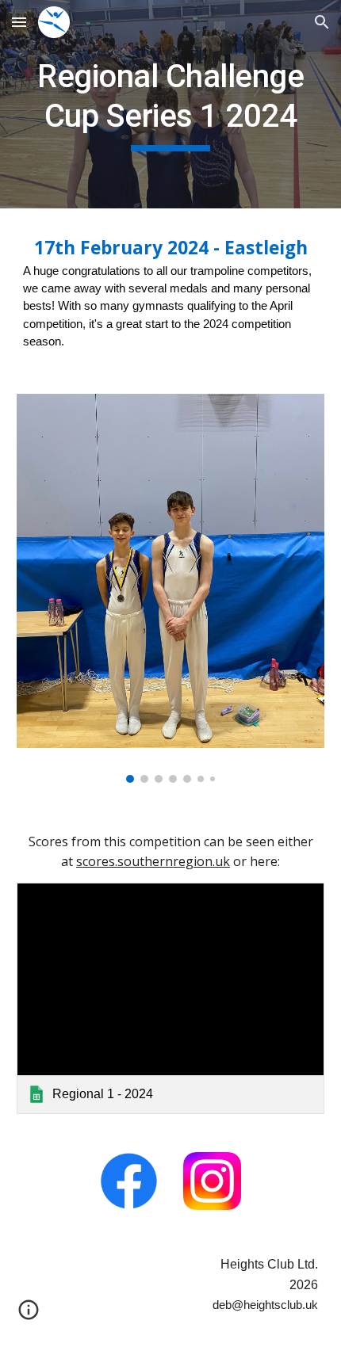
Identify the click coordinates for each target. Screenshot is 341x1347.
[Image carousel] (171, 589)
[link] (171, 998)
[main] (171, 104)
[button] (19, 22)
